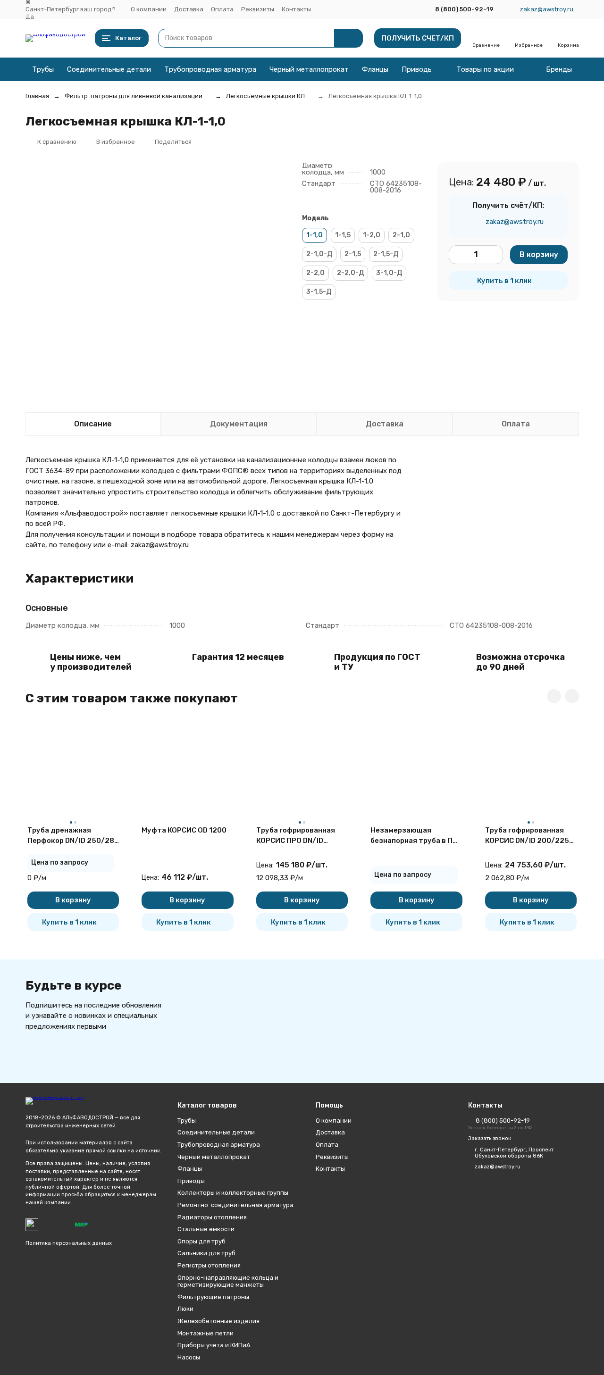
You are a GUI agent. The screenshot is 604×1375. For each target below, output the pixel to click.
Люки (185, 1308)
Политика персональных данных (68, 1243)
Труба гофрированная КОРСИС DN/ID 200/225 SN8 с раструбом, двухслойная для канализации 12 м (527, 836)
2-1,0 (401, 235)
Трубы (43, 69)
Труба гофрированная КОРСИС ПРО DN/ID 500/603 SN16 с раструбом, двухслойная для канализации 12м (301, 836)
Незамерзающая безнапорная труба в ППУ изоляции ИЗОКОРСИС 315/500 (416, 836)
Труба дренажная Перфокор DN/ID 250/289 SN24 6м (73, 836)
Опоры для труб (201, 1241)
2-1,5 (352, 254)
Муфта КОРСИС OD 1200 (184, 830)
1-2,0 (371, 235)
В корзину (539, 254)
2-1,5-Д (385, 254)
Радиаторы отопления (212, 1217)
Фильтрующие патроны (213, 1296)
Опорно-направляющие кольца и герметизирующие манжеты (227, 1281)
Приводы (417, 69)
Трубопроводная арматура (210, 69)
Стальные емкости (206, 1229)
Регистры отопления (209, 1265)
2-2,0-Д (350, 273)
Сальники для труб (206, 1253)
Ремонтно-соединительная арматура (235, 1204)
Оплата (222, 9)
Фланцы (375, 69)
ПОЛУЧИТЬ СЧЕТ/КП (417, 38)
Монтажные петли (205, 1333)
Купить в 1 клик (504, 280)
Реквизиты (257, 9)
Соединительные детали (109, 69)
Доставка (188, 9)
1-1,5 (343, 235)
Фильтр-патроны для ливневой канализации (133, 96)
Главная (37, 96)
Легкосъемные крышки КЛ (265, 96)
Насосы (188, 1357)
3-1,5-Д (318, 292)
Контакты (296, 9)
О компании (149, 9)
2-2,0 (315, 273)
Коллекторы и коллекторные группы (232, 1192)
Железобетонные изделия (218, 1321)
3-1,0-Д (389, 273)
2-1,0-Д (319, 254)
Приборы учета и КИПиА (214, 1345)
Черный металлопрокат (309, 69)
